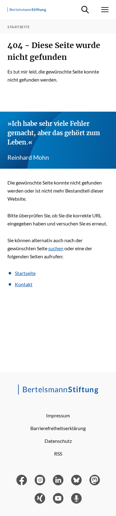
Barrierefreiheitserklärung (58, 428)
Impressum (58, 415)
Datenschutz (58, 441)
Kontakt (23, 284)
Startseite (25, 273)
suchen (55, 248)
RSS (58, 453)
